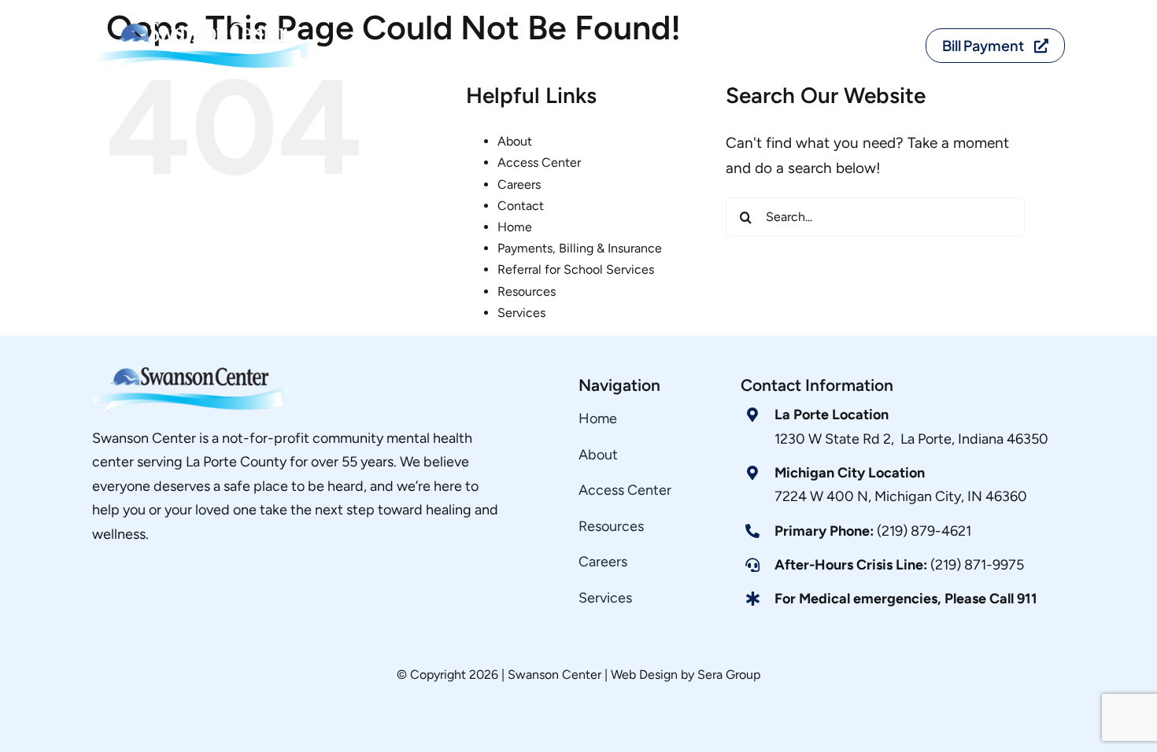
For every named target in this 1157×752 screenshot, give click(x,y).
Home (514, 226)
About (514, 141)
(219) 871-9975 (899, 564)
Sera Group (728, 674)
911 (1027, 598)
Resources (526, 291)
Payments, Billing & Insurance (579, 248)
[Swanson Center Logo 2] (190, 375)
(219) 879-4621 (872, 531)
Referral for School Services (575, 269)
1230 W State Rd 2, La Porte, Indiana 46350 (911, 439)
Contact (520, 205)
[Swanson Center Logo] (206, 23)
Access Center (539, 162)
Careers (519, 184)
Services (521, 312)
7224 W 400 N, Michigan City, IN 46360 (900, 496)
